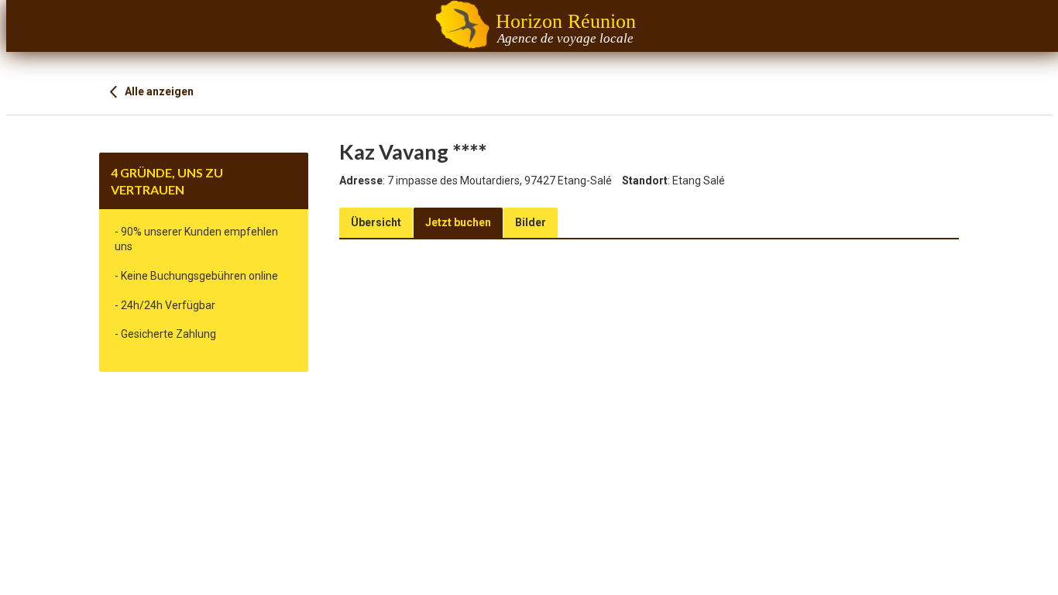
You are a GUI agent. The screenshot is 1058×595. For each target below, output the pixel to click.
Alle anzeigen (158, 91)
